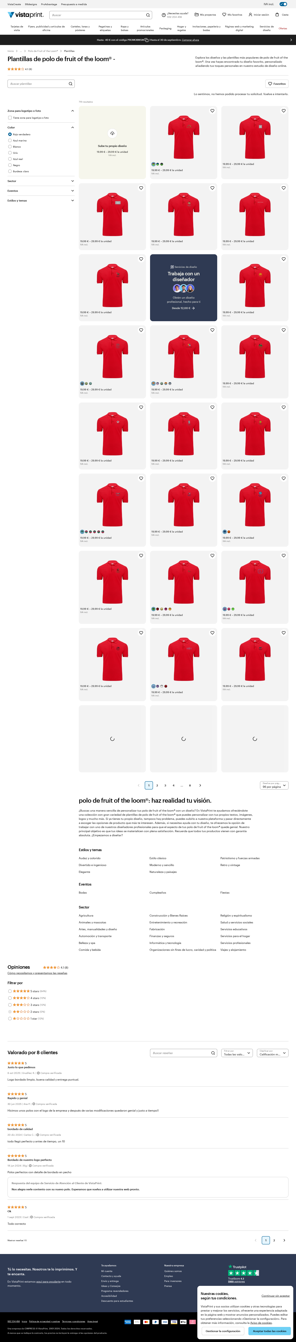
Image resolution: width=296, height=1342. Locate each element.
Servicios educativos (233, 929)
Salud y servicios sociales (236, 922)
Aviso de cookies (261, 1322)
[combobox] (98, 15)
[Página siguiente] (200, 785)
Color (11, 127)
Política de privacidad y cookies (44, 1321)
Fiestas (225, 892)
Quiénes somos (173, 1271)
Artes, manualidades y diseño (98, 929)
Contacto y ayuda (111, 1276)
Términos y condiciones (73, 1321)
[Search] (213, 1053)
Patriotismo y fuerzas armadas (240, 858)
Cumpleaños (158, 892)
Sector (12, 181)
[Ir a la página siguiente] (284, 1240)
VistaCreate (14, 4)
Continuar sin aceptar (276, 1295)
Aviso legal (92, 1321)
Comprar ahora (190, 39)
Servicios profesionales (235, 942)
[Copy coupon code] (146, 40)
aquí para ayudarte (48, 1281)
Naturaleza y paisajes (163, 871)
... (21, 51)
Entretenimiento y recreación (168, 922)
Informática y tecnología (165, 942)
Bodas (83, 892)
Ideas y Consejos (110, 1285)
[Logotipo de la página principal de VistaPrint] (26, 15)
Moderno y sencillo (162, 865)
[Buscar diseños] (70, 83)
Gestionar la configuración (223, 1331)
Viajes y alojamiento (233, 949)
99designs (31, 4)
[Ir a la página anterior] (255, 1240)
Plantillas (69, 50)
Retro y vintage (230, 865)
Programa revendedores (114, 1290)
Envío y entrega (110, 1281)
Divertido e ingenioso (92, 865)
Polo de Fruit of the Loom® (43, 50)
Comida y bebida (90, 949)
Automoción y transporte (95, 936)
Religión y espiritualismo (236, 915)
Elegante (84, 871)
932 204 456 (14, 1321)
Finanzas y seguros (162, 936)
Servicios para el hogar (235, 936)
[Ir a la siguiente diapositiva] (291, 40)
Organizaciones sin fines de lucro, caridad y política (183, 949)
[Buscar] (148, 15)
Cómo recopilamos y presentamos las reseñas (37, 973)
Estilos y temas (17, 200)
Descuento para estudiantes (117, 1300)
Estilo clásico (158, 858)
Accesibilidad (109, 1295)
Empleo (168, 1276)
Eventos (13, 190)
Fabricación (157, 929)
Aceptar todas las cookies (269, 1331)
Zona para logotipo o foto (24, 110)
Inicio (11, 50)
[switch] (278, 4)
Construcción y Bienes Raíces (169, 915)
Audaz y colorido (90, 858)
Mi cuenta (107, 1271)
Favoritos (280, 83)
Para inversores (173, 1281)
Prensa (168, 1285)
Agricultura (86, 915)
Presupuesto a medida (74, 4)
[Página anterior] (138, 785)
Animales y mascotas (92, 922)
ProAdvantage (49, 4)
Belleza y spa (87, 942)
